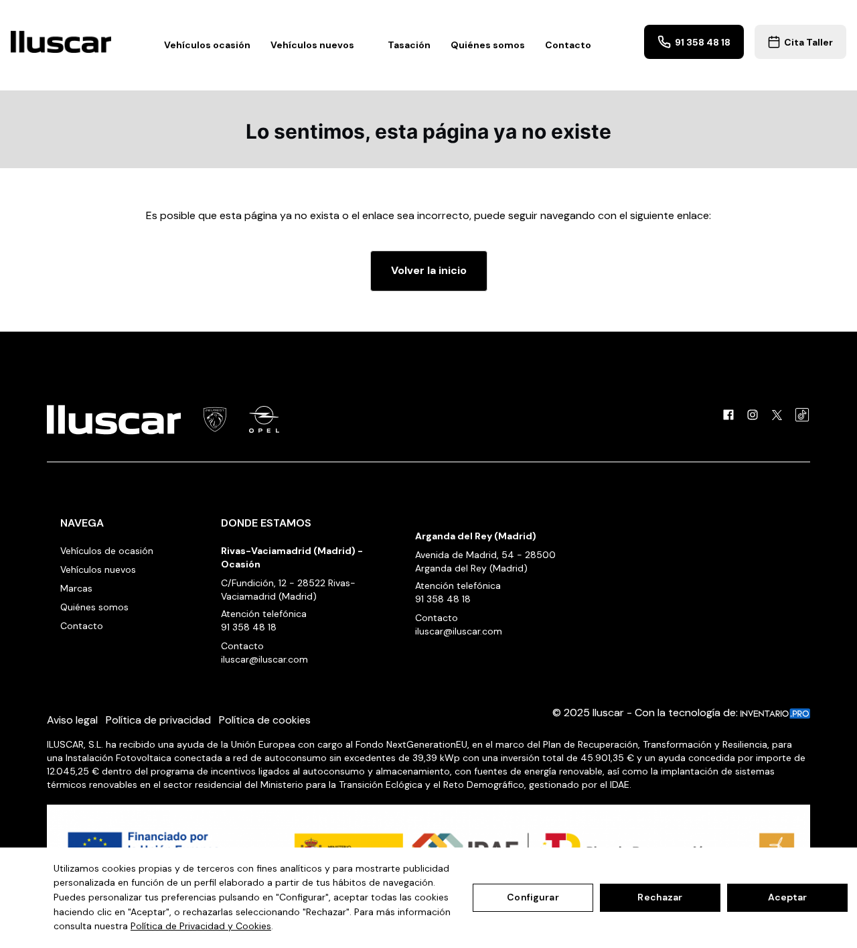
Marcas (76, 588)
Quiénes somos (488, 45)
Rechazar (659, 897)
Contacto (568, 45)
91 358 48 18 (249, 627)
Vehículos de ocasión (106, 551)
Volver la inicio (429, 270)
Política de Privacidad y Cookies (201, 926)
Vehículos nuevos (98, 569)
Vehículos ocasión (207, 45)
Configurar (532, 897)
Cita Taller (808, 42)
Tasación (409, 45)
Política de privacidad (158, 720)
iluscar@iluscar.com (264, 659)
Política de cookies (265, 720)
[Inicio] (61, 42)
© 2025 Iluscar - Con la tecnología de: (646, 712)
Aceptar (787, 897)
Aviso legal (72, 720)
